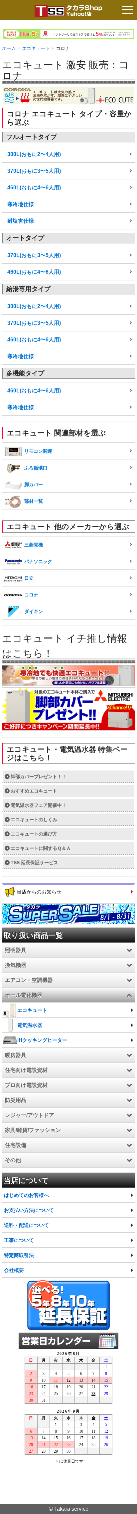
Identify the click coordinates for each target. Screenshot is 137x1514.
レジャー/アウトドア (29, 1115)
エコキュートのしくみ (34, 819)
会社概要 (14, 1270)
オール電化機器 (23, 995)
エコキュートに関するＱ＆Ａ (41, 848)
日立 (29, 578)
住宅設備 (15, 1145)
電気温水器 (29, 1025)
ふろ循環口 (36, 467)
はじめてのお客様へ (26, 1195)
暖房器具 (15, 1055)
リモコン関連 (38, 451)
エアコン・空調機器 (29, 980)
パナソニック (38, 561)
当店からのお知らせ (39, 892)
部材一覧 (33, 501)
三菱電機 (33, 544)
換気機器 (15, 965)
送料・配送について (26, 1225)
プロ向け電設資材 (26, 1085)
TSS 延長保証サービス (34, 862)
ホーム (9, 48)
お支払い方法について (29, 1210)
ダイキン (33, 611)
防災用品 (15, 1100)
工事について (19, 1240)
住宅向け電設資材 (26, 1070)
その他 (13, 1160)
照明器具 (15, 950)
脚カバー (33, 484)
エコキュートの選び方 (34, 834)
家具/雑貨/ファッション (33, 1130)
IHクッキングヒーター (42, 1040)
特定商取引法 (19, 1255)
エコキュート (36, 48)
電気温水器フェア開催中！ (39, 805)
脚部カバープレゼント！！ (39, 776)
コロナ (31, 594)
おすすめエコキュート (34, 791)
